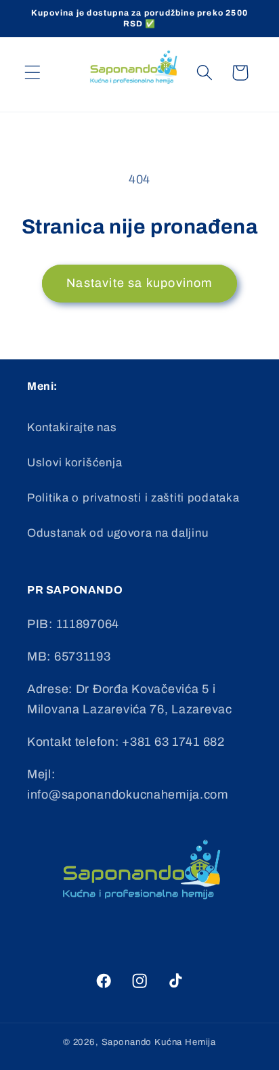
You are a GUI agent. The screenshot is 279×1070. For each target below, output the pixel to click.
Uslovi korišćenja (74, 462)
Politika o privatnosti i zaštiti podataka (133, 497)
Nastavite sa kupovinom (139, 283)
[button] (33, 73)
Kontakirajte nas (72, 427)
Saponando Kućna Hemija (159, 1042)
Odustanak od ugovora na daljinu (117, 533)
